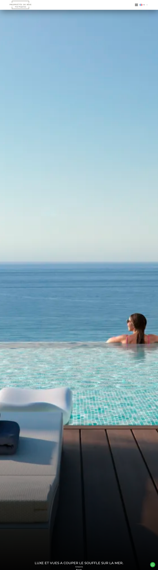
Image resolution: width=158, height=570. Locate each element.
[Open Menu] (136, 4)
